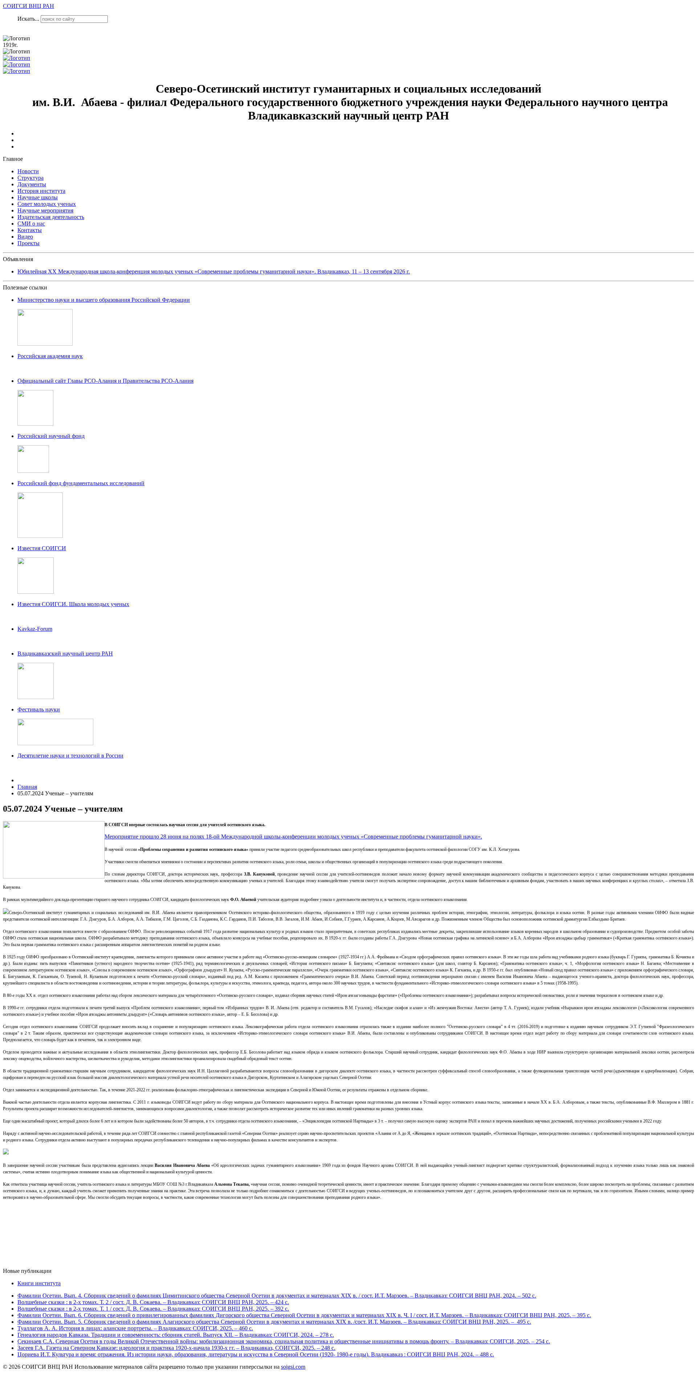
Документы (31, 184)
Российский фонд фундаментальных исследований (80, 483)
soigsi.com (293, 1367)
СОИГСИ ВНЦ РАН (28, 6)
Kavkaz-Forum (34, 629)
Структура (30, 178)
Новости (28, 171)
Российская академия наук (50, 356)
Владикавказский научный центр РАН (65, 653)
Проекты (28, 243)
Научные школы (37, 197)
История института (41, 191)
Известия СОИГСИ (41, 548)
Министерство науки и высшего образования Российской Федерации (103, 300)
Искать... (28, 19)
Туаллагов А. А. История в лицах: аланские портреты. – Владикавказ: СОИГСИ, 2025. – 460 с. (135, 1328)
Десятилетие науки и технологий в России (70, 755)
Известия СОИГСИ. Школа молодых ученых (73, 604)
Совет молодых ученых (46, 204)
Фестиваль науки (38, 709)
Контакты (29, 230)
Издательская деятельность (50, 217)
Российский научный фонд (51, 436)
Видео (25, 237)
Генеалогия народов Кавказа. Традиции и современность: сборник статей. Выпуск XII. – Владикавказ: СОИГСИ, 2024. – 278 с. (175, 1335)
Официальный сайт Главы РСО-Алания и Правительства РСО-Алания (105, 381)
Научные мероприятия (45, 210)
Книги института (39, 1283)
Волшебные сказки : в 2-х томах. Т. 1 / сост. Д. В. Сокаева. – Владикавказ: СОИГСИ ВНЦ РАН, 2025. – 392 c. (153, 1309)
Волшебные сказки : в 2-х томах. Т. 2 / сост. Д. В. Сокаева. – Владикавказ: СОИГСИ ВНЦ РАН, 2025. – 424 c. (153, 1302)
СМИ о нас (31, 223)
